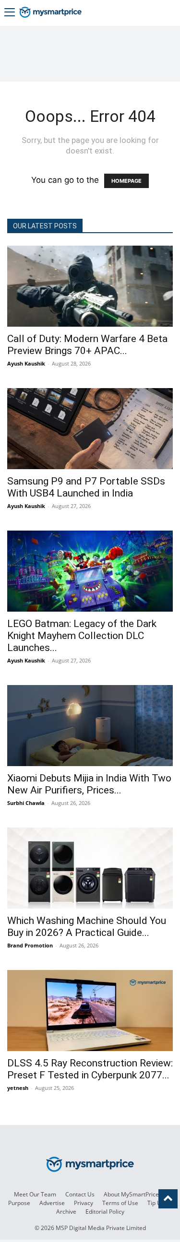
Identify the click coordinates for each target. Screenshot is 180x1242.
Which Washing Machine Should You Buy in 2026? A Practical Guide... (86, 926)
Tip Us (155, 1203)
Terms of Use (120, 1203)
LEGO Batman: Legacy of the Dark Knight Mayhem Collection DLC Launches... (81, 635)
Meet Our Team (35, 1194)
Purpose (19, 1203)
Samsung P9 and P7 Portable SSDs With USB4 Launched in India (86, 487)
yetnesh (17, 1087)
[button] (9, 13)
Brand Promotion (30, 945)
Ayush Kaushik (26, 363)
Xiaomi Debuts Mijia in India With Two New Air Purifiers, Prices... (89, 784)
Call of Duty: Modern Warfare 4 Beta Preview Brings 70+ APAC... (87, 344)
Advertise (52, 1203)
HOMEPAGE (126, 180)
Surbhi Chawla (26, 802)
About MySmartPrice (131, 1194)
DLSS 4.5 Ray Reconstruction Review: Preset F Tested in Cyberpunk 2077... (90, 1069)
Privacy (83, 1203)
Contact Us (80, 1194)
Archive (66, 1211)
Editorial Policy (104, 1211)
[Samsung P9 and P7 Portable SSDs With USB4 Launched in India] (90, 428)
